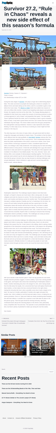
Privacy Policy (37, 418)
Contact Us (11, 418)
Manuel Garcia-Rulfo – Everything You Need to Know (18, 393)
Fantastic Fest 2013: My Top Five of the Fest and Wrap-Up (41, 321)
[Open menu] (53, 3)
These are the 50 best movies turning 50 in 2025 (17, 384)
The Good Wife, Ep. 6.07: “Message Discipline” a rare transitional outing (14, 350)
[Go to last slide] (3, 347)
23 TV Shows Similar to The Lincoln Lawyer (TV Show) (19, 398)
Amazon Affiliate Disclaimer (24, 418)
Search (3, 369)
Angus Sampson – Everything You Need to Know (17, 402)
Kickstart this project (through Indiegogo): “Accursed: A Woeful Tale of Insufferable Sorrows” (14, 322)
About (4, 418)
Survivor (6, 93)
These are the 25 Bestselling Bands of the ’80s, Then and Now (21, 388)
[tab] (26, 356)
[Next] (52, 347)
